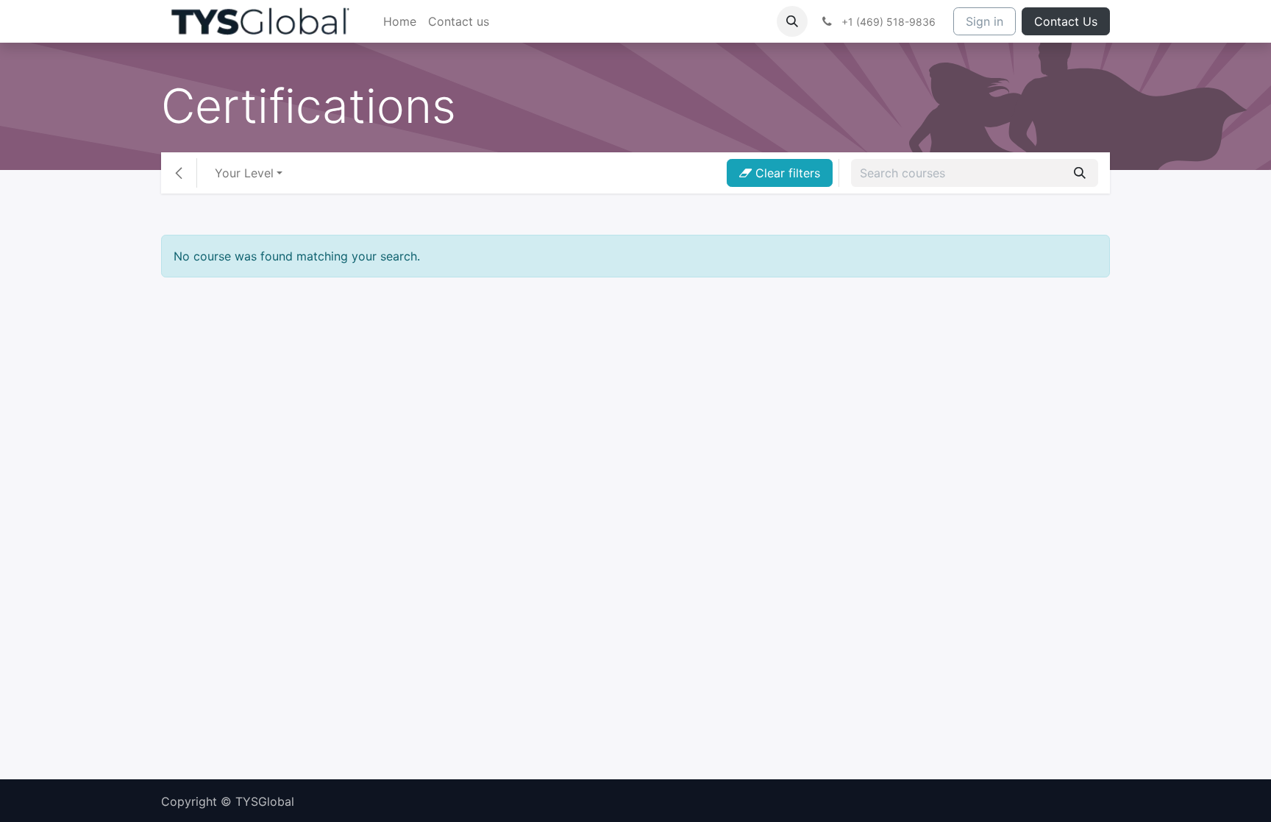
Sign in (984, 21)
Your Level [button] (244, 173)
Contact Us (1065, 21)
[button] (792, 21)
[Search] (1079, 173)
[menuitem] (399, 21)
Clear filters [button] (786, 173)
